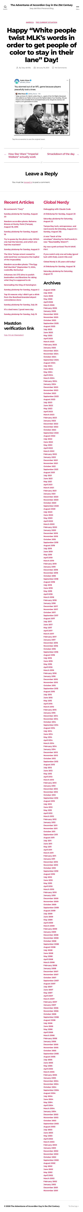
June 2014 (48, 734)
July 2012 (48, 804)
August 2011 (49, 838)
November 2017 (51, 609)
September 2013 (51, 761)
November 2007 (51, 974)
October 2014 (50, 722)
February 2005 (50, 1075)
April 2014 (48, 740)
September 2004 (51, 1090)
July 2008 (48, 950)
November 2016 (51, 646)
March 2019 (49, 561)
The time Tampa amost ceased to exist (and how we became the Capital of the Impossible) (21, 257)
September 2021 (51, 469)
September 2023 (51, 396)
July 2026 (48, 293)
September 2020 (51, 506)
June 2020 (48, 515)
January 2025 (50, 348)
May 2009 (48, 920)
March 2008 (49, 962)
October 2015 (50, 685)
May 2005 (48, 1066)
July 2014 (48, 731)
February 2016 (50, 673)
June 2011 (48, 844)
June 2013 (48, 771)
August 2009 (49, 911)
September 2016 (51, 652)
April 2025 (48, 338)
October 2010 (50, 868)
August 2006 (49, 1020)
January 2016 (49, 676)
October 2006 (50, 1014)
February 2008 (50, 965)
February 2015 (50, 710)
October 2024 (50, 357)
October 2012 (50, 795)
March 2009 (49, 926)
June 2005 (48, 1063)
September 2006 (51, 1017)
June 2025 (48, 332)
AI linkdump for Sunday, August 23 (60, 214)
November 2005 (51, 1047)
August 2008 (49, 947)
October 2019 (50, 539)
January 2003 (50, 1148)
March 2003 (49, 1142)
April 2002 (48, 1175)
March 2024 (49, 378)
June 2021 (48, 478)
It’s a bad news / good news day (19, 309)
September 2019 (51, 542)
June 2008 (48, 953)
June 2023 (48, 405)
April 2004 (48, 1105)
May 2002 (48, 1172)
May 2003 (48, 1136)
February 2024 (50, 381)
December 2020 (51, 497)
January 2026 (50, 311)
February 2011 (50, 856)
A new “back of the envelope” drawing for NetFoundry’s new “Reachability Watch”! (60, 239)
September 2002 (51, 1160)
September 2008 (51, 944)
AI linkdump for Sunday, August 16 (59, 266)
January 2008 (50, 968)
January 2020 (50, 530)
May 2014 (48, 737)
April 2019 (48, 558)
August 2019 (49, 545)
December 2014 (51, 716)
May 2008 (48, 956)
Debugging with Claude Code (57, 209)
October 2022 (50, 430)
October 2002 (50, 1157)
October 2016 (50, 649)
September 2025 (51, 323)
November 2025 (51, 317)
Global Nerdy (56, 202)
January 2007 (50, 1005)
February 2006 (50, 1038)
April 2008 (48, 959)
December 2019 (51, 533)
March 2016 (49, 670)
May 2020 (48, 518)
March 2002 (49, 1178)
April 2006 (48, 1032)
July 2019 (48, 548)
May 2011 (48, 847)
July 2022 (48, 439)
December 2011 (50, 825)
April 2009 (48, 923)
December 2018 (51, 570)
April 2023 (48, 411)
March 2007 (49, 999)
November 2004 (51, 1084)
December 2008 (51, 935)
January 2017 (49, 640)
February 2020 (50, 527)
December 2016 (51, 643)
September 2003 (51, 1124)
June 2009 (48, 917)
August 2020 (49, 509)
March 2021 (49, 488)
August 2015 (49, 691)
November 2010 (51, 865)
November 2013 (51, 755)
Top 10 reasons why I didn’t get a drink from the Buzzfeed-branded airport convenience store (21, 297)
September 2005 (51, 1054)
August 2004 (49, 1093)
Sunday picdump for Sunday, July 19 (20, 314)
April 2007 (48, 996)
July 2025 (48, 329)
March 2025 (49, 342)
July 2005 (48, 1060)
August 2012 (49, 801)
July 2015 (48, 694)
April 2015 (48, 704)
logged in (28, 182)
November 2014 (51, 719)
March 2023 (49, 415)
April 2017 (48, 631)
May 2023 (48, 408)
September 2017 (51, 615)
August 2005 (49, 1057)
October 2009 (50, 904)
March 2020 (49, 524)
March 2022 (49, 451)
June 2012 (48, 807)
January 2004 (50, 1111)
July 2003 (48, 1130)
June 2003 (48, 1133)
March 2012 (49, 816)
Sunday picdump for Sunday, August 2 (21, 290)
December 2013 (51, 752)
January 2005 (50, 1078)
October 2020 (50, 503)
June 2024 (48, 369)
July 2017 (48, 621)
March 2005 (49, 1072)
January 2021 (49, 494)
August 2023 (49, 399)
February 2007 (50, 1002)
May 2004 (48, 1102)
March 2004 (49, 1108)
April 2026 (48, 302)
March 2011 (48, 853)
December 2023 (51, 387)
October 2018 (50, 576)
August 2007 (49, 984)
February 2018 (50, 600)
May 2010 (48, 883)
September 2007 (51, 981)
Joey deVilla (26, 68)
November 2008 (51, 938)
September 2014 (51, 725)
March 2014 (49, 743)
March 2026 (49, 305)
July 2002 (48, 1166)
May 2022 (48, 445)
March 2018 (49, 597)
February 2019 (50, 564)
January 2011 (49, 859)
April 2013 (48, 777)
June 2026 (48, 296)
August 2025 (49, 326)
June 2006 (48, 1026)
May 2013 (48, 774)
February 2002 (50, 1181)
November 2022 (51, 427)
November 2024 (51, 354)
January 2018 (50, 603)
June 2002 (48, 1169)
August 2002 (49, 1163)
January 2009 (50, 932)
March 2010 (49, 889)
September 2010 (51, 871)
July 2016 (48, 658)
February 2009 (50, 929)
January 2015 (49, 713)
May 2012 (48, 810)
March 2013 (49, 780)
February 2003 (50, 1145)
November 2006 (51, 1011)
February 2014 (50, 746)
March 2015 (49, 707)
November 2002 (51, 1154)
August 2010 (49, 874)
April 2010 (48, 886)
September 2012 (51, 798)
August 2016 (49, 655)
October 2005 (50, 1051)
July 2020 (48, 512)
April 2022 (48, 448)
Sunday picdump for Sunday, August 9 (21, 249)
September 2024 (51, 360)
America (30, 22)
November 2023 (51, 390)
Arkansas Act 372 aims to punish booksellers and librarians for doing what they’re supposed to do (20, 277)
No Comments (61, 68)
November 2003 (51, 1117)
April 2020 (48, 521)
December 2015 (51, 679)
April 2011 (48, 850)
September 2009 (51, 907)
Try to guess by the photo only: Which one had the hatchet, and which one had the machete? (21, 242)
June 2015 (48, 698)
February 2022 (50, 454)
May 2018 (48, 591)
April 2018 (48, 594)
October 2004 (50, 1087)
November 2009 (51, 901)
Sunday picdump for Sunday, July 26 (20, 305)
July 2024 (48, 366)
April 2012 (48, 813)
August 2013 (49, 764)
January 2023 (50, 421)
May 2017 (48, 628)
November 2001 (51, 1190)
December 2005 (51, 1044)
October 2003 (50, 1120)
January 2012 (49, 822)
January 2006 (50, 1041)
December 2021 (51, 460)
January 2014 (50, 749)
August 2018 (49, 582)
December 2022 (51, 424)
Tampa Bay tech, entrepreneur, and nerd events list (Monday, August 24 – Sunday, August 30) (61, 229)
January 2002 (50, 1184)
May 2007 (48, 993)
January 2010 (50, 895)
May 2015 (48, 701)
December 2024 (51, 351)
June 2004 (48, 1099)
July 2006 (48, 1023)
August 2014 (49, 728)
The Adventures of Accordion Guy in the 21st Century (41, 5)
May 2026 (48, 299)
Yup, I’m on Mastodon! (14, 335)
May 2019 (48, 555)
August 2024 (49, 363)
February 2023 (50, 418)
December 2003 (51, 1114)
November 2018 (51, 573)
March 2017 (49, 634)
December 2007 (51, 971)
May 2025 (48, 335)
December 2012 (51, 789)
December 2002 (51, 1151)
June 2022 (48, 442)
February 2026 (50, 308)
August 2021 (49, 472)
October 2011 (49, 831)
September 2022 (51, 433)
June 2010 (48, 880)
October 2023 (50, 393)
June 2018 (48, 588)
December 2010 (51, 862)
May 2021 (48, 481)
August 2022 (49, 436)
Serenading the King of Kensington (20, 285)
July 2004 (48, 1096)
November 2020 (51, 500)
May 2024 (48, 372)
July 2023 (48, 402)
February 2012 (50, 819)
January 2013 (49, 786)
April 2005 (48, 1069)
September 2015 (51, 688)
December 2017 (51, 606)
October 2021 (50, 466)
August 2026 (49, 290)
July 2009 (48, 914)
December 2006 (51, 1008)
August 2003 (49, 1127)
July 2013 (48, 768)
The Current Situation (46, 22)
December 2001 (51, 1187)
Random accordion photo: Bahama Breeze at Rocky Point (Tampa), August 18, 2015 (20, 224)
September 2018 (51, 579)
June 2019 (48, 551)
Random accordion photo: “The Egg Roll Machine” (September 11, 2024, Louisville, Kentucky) (20, 267)
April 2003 (48, 1139)
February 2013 (50, 783)
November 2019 (51, 536)
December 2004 (51, 1081)
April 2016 (48, 667)
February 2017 (50, 637)
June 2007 (48, 990)
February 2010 (50, 892)
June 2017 (48, 624)
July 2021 (48, 475)
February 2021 (50, 491)
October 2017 (50, 612)
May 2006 (48, 1029)
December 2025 (51, 314)
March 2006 (49, 1035)
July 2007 (48, 987)
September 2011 (51, 834)
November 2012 (51, 792)
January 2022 (50, 457)
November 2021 (51, 463)
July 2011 (47, 841)
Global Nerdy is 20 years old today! (59, 262)
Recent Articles (19, 202)
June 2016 (48, 661)
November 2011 (50, 828)
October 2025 (50, 320)
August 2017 (49, 618)
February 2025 (50, 345)
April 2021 (48, 485)
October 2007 (50, 977)
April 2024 (48, 375)
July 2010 (48, 877)
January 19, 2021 (43, 68)
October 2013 (50, 758)
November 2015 (51, 682)
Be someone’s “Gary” (14, 209)
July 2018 (48, 585)
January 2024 (50, 384)
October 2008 (50, 941)
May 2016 (48, 664)
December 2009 (51, 898)
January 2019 (49, 567)
